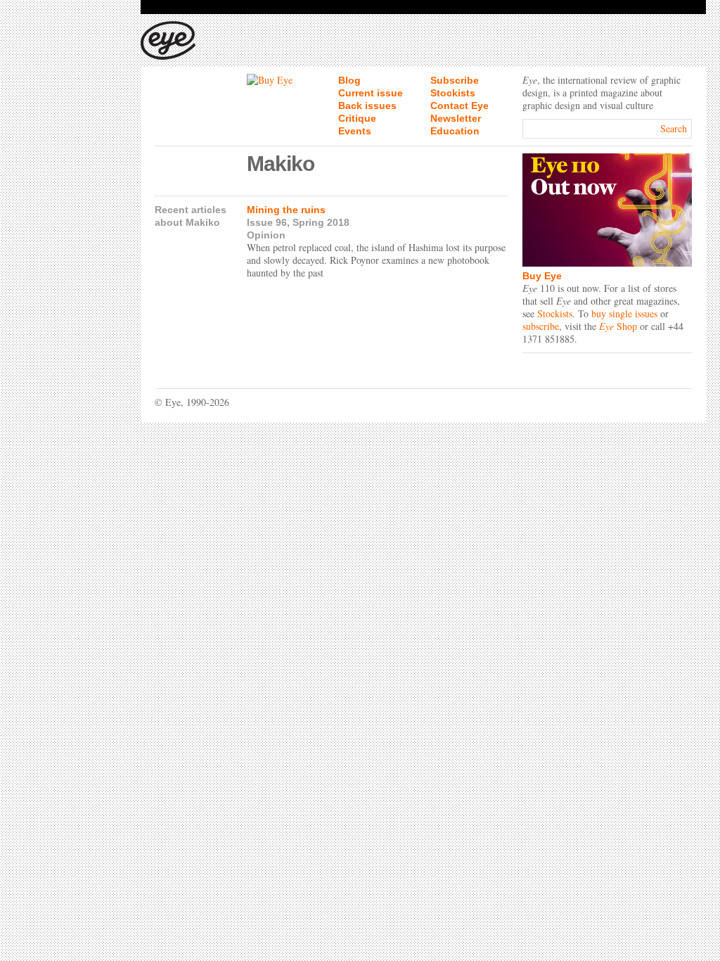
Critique (357, 118)
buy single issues (624, 313)
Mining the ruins (286, 209)
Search (673, 128)
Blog (349, 80)
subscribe (540, 326)
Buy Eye (542, 275)
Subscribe (454, 80)
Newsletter (455, 118)
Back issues (367, 105)
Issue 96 (267, 222)
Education (455, 130)
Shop (618, 326)
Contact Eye (459, 105)
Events (354, 130)
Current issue (370, 92)
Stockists (452, 92)
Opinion (266, 235)
